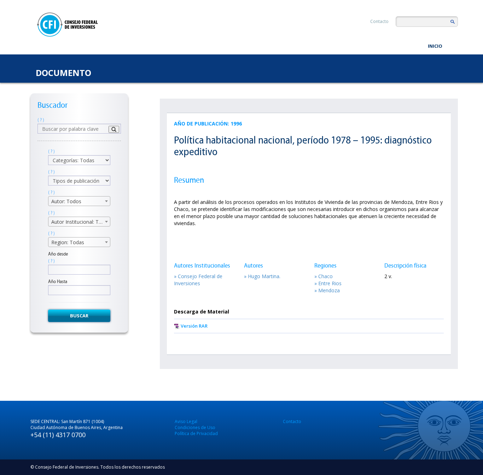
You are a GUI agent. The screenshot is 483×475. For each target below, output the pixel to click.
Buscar (79, 315)
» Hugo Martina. (262, 276)
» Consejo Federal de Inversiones (198, 280)
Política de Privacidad (196, 433)
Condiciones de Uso (195, 427)
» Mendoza (327, 290)
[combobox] (79, 201)
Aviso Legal (186, 421)
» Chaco (323, 276)
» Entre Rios (328, 283)
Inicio (435, 46)
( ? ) (40, 120)
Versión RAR (194, 326)
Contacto (379, 21)
